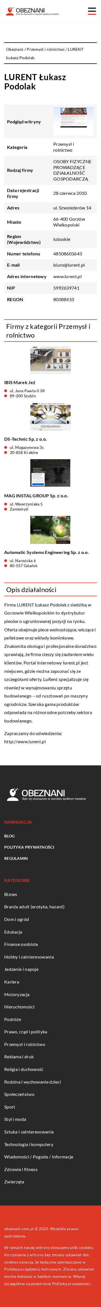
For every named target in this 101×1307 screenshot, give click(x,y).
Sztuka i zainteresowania (29, 1131)
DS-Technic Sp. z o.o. (25, 439)
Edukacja (13, 931)
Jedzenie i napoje (21, 969)
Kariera (11, 981)
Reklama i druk (19, 1056)
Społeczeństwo (19, 1094)
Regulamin (16, 858)
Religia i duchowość (23, 1069)
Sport (9, 1106)
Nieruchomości (19, 1006)
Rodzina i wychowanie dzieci (32, 1081)
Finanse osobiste (21, 944)
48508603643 (67, 253)
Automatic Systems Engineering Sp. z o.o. (46, 552)
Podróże (12, 1019)
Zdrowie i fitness (21, 1169)
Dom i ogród (16, 919)
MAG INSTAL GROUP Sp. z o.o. (36, 495)
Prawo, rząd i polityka (25, 1031)
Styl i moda (15, 1119)
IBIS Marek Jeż (19, 382)
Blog (9, 835)
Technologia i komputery (28, 1144)
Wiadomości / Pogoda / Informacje (39, 1156)
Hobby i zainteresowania (29, 956)
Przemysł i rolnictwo (63, 147)
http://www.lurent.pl (25, 741)
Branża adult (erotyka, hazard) (34, 906)
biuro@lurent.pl (69, 264)
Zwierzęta (14, 1181)
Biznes (10, 894)
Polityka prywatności (29, 847)
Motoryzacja (16, 994)
